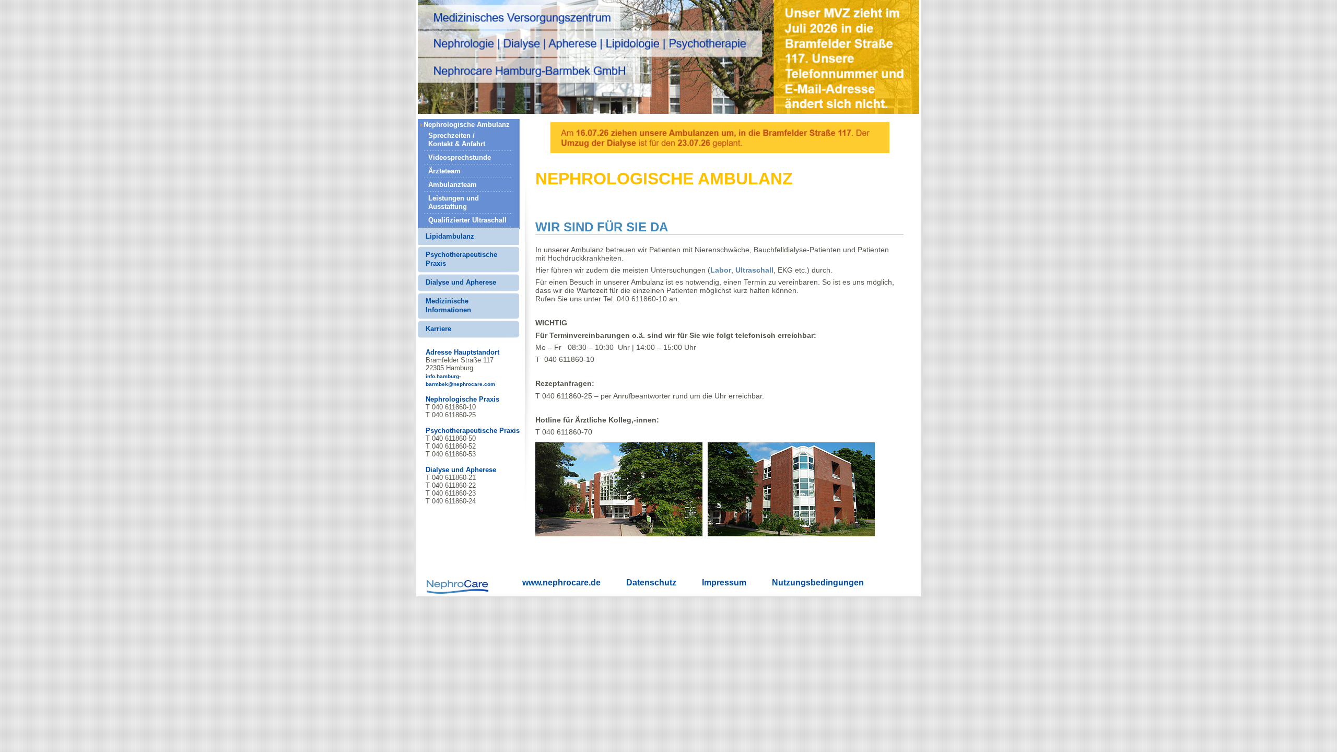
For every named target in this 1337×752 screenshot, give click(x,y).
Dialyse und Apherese (461, 282)
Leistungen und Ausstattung (453, 202)
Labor (720, 270)
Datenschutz (651, 582)
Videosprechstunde (459, 157)
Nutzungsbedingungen (818, 582)
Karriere (438, 329)
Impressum (724, 582)
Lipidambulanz (450, 236)
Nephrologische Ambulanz (467, 124)
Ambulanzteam (452, 185)
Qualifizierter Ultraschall (467, 220)
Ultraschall (754, 270)
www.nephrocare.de (561, 582)
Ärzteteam (444, 171)
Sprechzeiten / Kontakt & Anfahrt (456, 140)
